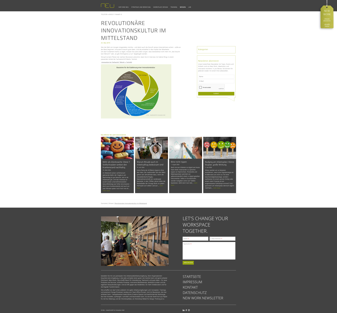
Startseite (104, 203)
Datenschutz (195, 292)
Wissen (183, 7)
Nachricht (187, 244)
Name (186, 238)
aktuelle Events (327, 25)
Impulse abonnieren (327, 19)
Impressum (192, 281)
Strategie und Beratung (141, 7)
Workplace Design (160, 7)
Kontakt (190, 287)
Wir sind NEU (123, 7)
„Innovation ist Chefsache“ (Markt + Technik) (116, 62)
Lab (189, 7)
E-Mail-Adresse (216, 238)
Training (173, 7)
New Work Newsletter (203, 298)
